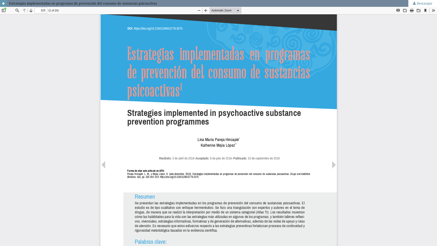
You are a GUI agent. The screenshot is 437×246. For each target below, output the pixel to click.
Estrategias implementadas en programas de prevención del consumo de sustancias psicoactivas (83, 3)
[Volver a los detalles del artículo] (3, 3)
